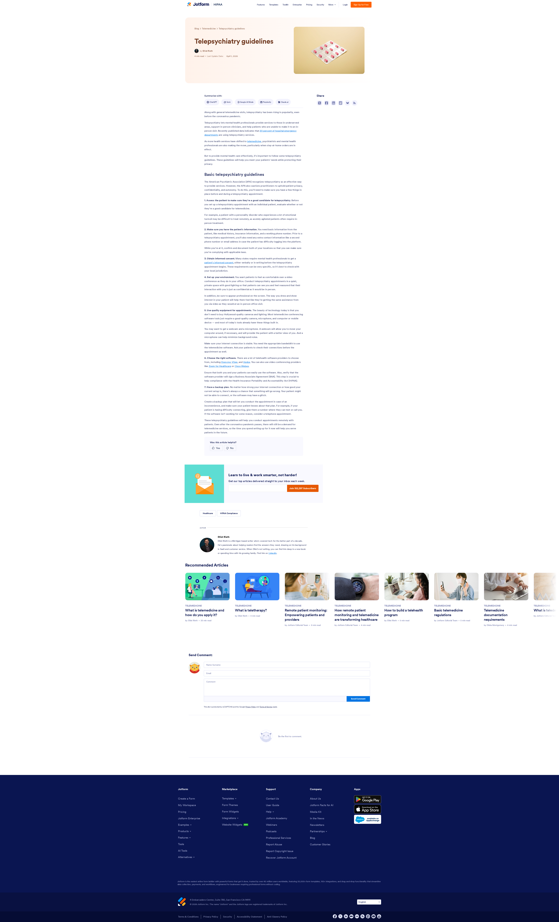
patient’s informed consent (218, 262)
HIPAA (218, 4)
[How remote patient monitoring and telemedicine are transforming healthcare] (357, 586)
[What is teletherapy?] (257, 586)
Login (345, 4)
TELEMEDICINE (193, 605)
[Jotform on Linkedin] (346, 916)
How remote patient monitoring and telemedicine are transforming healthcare (357, 615)
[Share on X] (319, 103)
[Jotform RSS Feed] (362, 916)
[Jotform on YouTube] (374, 916)
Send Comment (358, 698)
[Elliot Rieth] (196, 51)
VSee (235, 362)
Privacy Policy (250, 707)
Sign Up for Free (361, 4)
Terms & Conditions (188, 916)
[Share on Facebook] (326, 103)
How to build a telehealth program (403, 612)
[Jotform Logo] (198, 4)
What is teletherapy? (251, 610)
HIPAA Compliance (229, 513)
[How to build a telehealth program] (406, 586)
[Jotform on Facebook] (335, 916)
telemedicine (254, 141)
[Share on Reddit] (340, 103)
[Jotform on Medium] (351, 916)
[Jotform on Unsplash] (379, 916)
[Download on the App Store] (367, 809)
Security (227, 916)
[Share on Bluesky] (347, 103)
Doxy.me (226, 362)
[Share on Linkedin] (333, 103)
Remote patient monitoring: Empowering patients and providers (306, 615)
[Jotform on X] (340, 916)
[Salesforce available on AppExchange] (367, 819)
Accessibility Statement (249, 916)
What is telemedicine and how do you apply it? (204, 612)
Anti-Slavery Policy (277, 916)
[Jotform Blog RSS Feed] (354, 103)
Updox (246, 362)
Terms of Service (266, 707)
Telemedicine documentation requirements (495, 615)
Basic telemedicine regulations (448, 612)
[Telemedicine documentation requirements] (506, 586)
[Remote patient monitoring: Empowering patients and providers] (307, 586)
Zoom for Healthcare (220, 366)
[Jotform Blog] (357, 916)
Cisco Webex (242, 366)
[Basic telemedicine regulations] (456, 586)
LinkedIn (273, 553)
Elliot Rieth (208, 51)
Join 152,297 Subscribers (302, 488)
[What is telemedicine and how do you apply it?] (207, 586)
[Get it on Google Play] (367, 799)
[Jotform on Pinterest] (368, 916)
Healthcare (208, 513)
